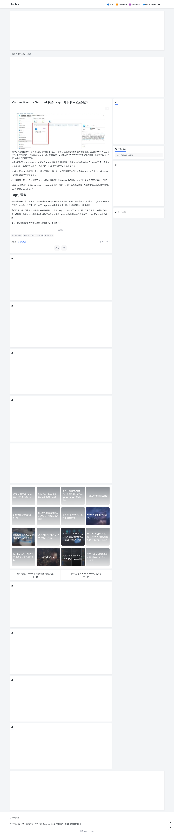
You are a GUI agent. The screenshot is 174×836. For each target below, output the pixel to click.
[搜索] (162, 4)
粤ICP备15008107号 (73, 824)
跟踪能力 (49, 235)
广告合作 (38, 824)
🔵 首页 (110, 4)
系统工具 (21, 53)
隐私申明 (21, 824)
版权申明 (30, 824)
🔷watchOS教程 (149, 4)
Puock (92, 831)
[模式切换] (159, 4)
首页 (13, 53)
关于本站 (13, 824)
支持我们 (59, 824)
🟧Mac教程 (120, 4)
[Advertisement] (87, 30)
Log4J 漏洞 (17, 235)
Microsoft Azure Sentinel (34, 235)
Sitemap (46, 824)
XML (53, 824)
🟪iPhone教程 (134, 4)
